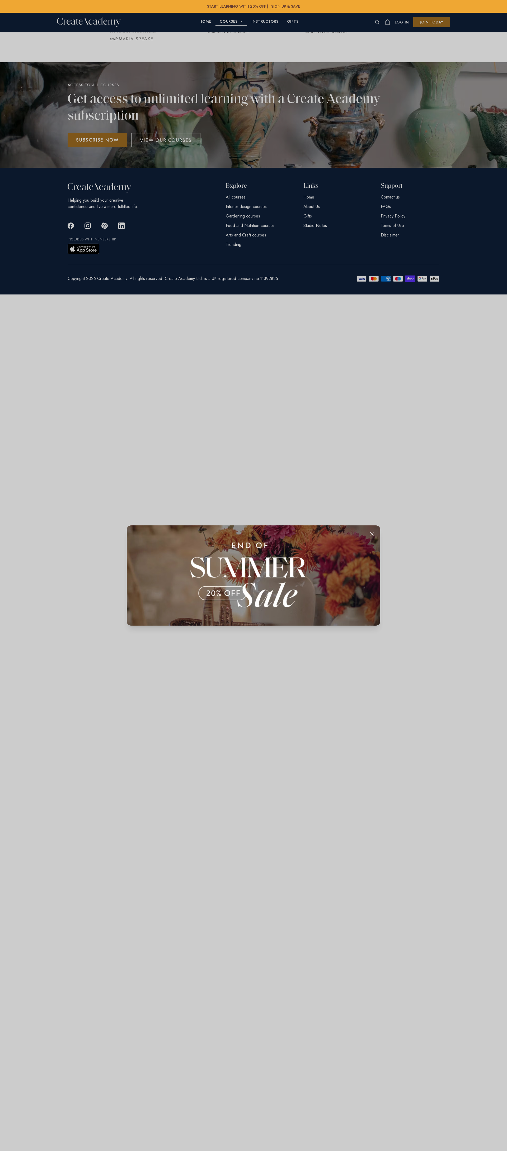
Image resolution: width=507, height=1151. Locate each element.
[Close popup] (372, 534)
